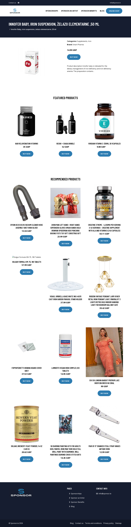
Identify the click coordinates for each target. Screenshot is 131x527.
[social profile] (18, 3)
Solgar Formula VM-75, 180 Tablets (26, 262)
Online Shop (114, 11)
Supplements (82, 41)
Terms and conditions (93, 523)
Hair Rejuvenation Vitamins (26, 143)
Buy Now (74, 57)
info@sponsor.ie (115, 3)
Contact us (79, 523)
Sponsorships (52, 11)
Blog (102, 11)
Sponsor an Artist (69, 11)
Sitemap (118, 523)
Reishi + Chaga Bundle (65, 143)
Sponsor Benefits (89, 11)
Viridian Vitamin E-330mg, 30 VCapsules (104, 143)
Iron (89, 41)
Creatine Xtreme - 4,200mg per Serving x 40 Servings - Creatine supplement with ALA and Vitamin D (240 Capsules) (104, 228)
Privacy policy (108, 523)
